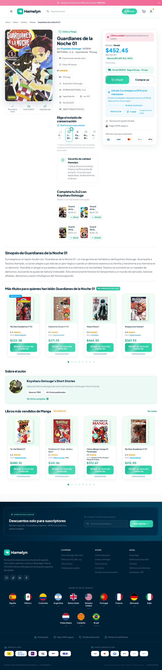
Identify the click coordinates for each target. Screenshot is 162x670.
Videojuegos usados (70, 568)
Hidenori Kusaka (59, 458)
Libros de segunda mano (72, 555)
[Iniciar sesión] (151, 11)
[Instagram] (6, 577)
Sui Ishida (94, 335)
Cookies (133, 564)
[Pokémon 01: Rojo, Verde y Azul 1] (62, 431)
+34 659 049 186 (152, 665)
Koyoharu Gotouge (71, 48)
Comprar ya (142, 79)
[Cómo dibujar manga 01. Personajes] (100, 431)
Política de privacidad (139, 559)
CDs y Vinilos (66, 564)
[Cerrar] (159, 3)
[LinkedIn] (19, 577)
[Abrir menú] (11, 11)
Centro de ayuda (102, 555)
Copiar (133, 111)
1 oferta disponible (100, 476)
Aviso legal (134, 555)
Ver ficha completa (36, 399)
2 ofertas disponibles (62, 353)
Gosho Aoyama (58, 335)
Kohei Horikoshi (20, 335)
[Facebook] (26, 577)
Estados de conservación (106, 572)
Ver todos (152, 411)
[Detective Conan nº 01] (62, 309)
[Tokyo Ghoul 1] (100, 309)
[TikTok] (13, 577)
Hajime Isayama (135, 335)
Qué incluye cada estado (72, 125)
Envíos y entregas (102, 559)
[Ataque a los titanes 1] (138, 309)
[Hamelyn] (29, 11)
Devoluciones (101, 564)
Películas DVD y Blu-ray (71, 559)
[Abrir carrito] (144, 11)
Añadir (76, 217)
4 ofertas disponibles (138, 353)
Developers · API (136, 572)
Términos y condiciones (139, 568)
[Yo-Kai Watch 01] (23, 431)
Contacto (99, 568)
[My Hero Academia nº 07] (138, 431)
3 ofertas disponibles (23, 353)
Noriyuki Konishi (20, 458)
